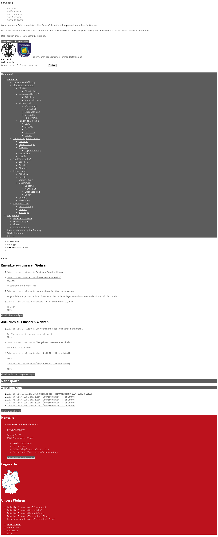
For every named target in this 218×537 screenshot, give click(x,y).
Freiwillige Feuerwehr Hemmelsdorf (24, 510)
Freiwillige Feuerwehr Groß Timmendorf (26, 507)
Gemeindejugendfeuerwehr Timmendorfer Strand (31, 518)
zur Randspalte (14, 10)
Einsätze (23, 88)
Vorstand (29, 185)
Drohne (28, 135)
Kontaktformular (15, 457)
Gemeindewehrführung (24, 82)
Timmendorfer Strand (23, 85)
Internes (11, 236)
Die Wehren (12, 79)
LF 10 (27, 129)
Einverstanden (21, 41)
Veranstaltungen (33, 99)
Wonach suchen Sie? (11, 65)
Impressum (12, 530)
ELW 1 (27, 123)
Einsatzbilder (31, 91)
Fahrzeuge (24, 212)
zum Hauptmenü (15, 13)
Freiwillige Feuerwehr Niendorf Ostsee (25, 513)
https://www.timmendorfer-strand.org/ (35, 452)
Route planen (29, 457)
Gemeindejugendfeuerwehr (26, 138)
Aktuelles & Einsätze (22, 218)
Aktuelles (29, 97)
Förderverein (31, 117)
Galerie (22, 156)
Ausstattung (24, 200)
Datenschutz (13, 527)
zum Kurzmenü (14, 16)
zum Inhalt (12, 8)
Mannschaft (30, 108)
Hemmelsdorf (19, 170)
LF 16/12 (29, 126)
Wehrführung (31, 105)
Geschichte (30, 114)
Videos (16, 224)
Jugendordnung (33, 150)
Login (10, 533)
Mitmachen (24, 153)
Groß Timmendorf (22, 159)
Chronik (23, 168)
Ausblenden (7, 41)
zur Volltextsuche (15, 19)
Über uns (23, 147)
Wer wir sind (25, 102)
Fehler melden (14, 524)
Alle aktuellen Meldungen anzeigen (18, 374)
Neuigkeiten (13, 215)
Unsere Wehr (25, 182)
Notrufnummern (21, 227)
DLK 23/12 (30, 132)
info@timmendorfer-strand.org (31, 449)
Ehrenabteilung (32, 111)
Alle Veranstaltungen (11, 410)
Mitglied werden (15, 233)
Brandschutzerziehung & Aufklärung (24, 230)
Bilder (28, 194)
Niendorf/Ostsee (21, 203)
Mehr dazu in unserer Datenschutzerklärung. (23, 35)
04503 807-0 (22, 443)
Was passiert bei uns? (29, 94)
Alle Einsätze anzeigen (12, 315)
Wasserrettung (26, 179)
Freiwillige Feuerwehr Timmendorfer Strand (28, 516)
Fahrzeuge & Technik (29, 120)
